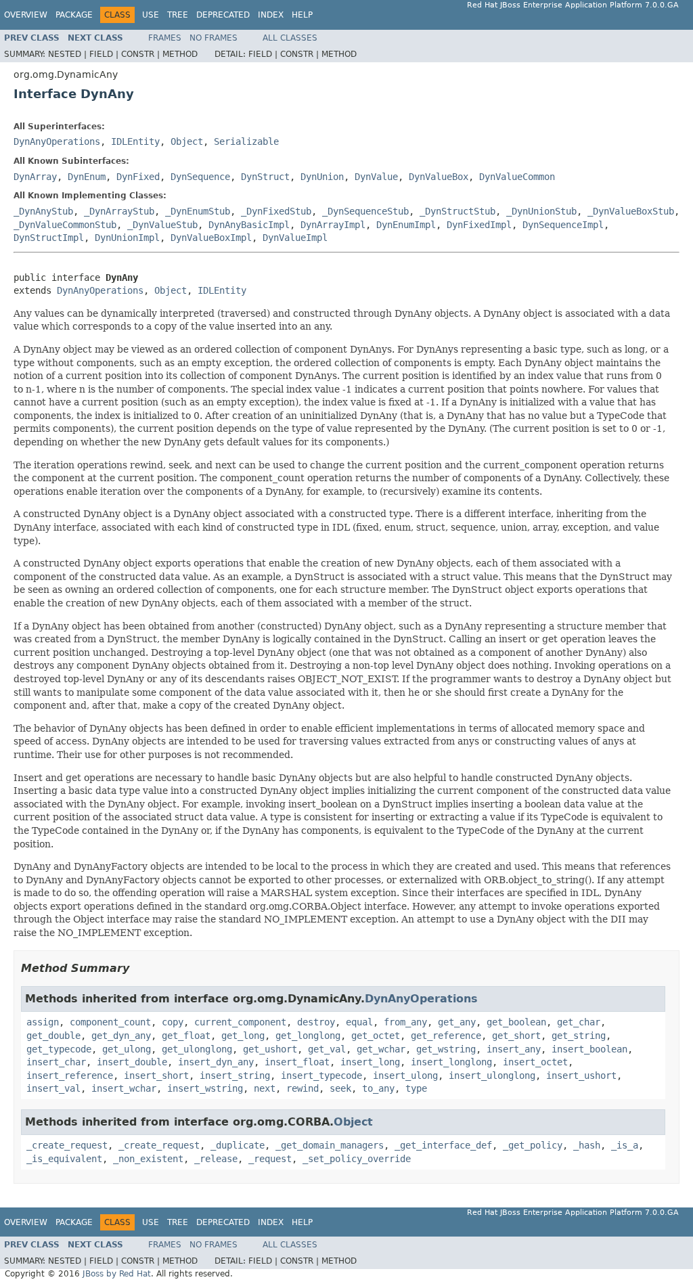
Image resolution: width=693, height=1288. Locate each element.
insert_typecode (321, 1075)
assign (42, 1022)
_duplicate (237, 1145)
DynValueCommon (517, 176)
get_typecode (58, 1049)
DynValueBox (438, 176)
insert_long (370, 1062)
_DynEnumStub (197, 211)
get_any (457, 1022)
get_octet (375, 1035)
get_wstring (446, 1049)
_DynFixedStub (276, 211)
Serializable (246, 141)
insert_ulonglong (492, 1075)
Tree (177, 15)
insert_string (235, 1075)
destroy (316, 1022)
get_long (243, 1035)
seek (340, 1088)
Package (74, 15)
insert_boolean (589, 1049)
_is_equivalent (64, 1158)
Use (150, 15)
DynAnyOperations (57, 141)
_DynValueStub (162, 224)
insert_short (156, 1075)
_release (216, 1158)
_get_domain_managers (329, 1145)
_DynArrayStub (119, 211)
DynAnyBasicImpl (249, 224)
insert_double (132, 1062)
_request (270, 1158)
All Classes (290, 38)
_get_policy (532, 1145)
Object (187, 141)
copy (172, 1022)
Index (271, 15)
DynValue (376, 176)
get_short (516, 1035)
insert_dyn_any (216, 1062)
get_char (578, 1022)
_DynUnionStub (541, 211)
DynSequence (200, 176)
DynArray (35, 176)
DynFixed (138, 176)
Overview (25, 15)
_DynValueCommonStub (65, 224)
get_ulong (126, 1049)
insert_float (297, 1062)
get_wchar (381, 1049)
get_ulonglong (197, 1049)
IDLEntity (135, 141)
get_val (327, 1049)
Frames (164, 38)
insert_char (56, 1062)
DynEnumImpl (406, 224)
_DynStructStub (457, 211)
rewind (302, 1088)
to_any (378, 1088)
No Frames (213, 38)
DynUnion (322, 176)
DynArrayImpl (332, 224)
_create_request (67, 1145)
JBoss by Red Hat (117, 1274)
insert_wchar (123, 1088)
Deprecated (223, 15)
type (416, 1088)
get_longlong (307, 1035)
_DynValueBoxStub (630, 211)
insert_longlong (451, 1062)
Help (302, 15)
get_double (53, 1035)
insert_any (514, 1049)
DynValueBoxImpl (211, 237)
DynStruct (265, 176)
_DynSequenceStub (365, 211)
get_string (579, 1035)
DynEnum (87, 176)
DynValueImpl (295, 237)
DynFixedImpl (479, 224)
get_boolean (516, 1022)
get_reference (446, 1035)
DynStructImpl (49, 237)
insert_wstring (205, 1088)
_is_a (624, 1145)
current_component (240, 1022)
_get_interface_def (443, 1145)
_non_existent (148, 1158)
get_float (186, 1035)
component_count (110, 1022)
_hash (586, 1145)
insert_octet (535, 1062)
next (264, 1088)
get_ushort (270, 1049)
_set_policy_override (357, 1158)
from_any (405, 1022)
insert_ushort (581, 1075)
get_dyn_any (121, 1035)
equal (359, 1022)
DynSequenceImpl (563, 224)
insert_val (53, 1088)
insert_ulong (405, 1075)
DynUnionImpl (127, 237)
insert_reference (69, 1075)
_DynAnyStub (43, 211)
